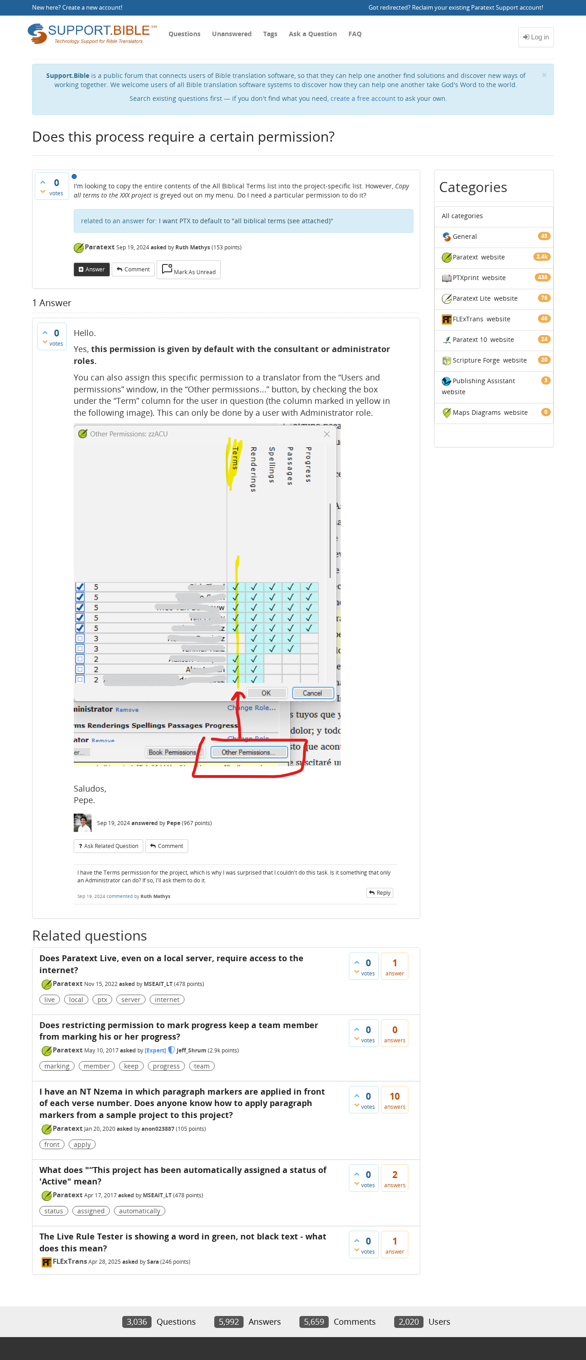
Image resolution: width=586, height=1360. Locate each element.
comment (137, 269)
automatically (139, 1210)
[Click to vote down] (43, 191)
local (76, 999)
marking (57, 1066)
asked (159, 247)
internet (167, 999)
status (53, 1210)
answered (144, 823)
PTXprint (466, 277)
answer (95, 269)
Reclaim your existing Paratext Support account (477, 7)
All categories (462, 215)
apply (82, 1144)
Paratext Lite (472, 298)
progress (166, 1066)
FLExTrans (70, 1261)
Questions (184, 33)
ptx (102, 999)
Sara (153, 1262)
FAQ (355, 33)
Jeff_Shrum (191, 1050)
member (97, 1066)
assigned (91, 1210)
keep (131, 1066)
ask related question (111, 846)
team (202, 1066)
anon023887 (157, 1129)
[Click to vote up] (43, 182)
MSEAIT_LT (158, 984)
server (131, 999)
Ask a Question (313, 33)
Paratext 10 (470, 339)
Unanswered (232, 33)
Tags (270, 33)
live (49, 999)
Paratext (100, 246)
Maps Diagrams (477, 412)
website (493, 257)
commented (120, 896)
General (465, 236)
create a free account (363, 98)
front (52, 1144)
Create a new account (91, 7)
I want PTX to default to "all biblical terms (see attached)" (246, 220)
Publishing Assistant (484, 380)
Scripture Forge (476, 360)
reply (384, 893)
